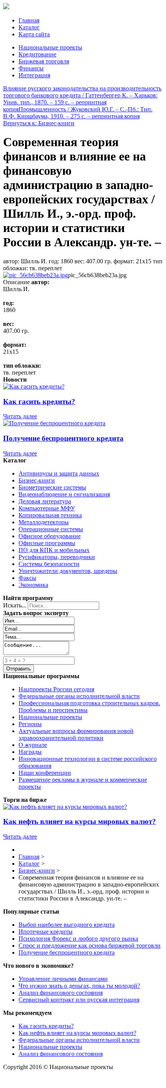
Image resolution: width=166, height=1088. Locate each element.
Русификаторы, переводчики (57, 557)
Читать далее (20, 416)
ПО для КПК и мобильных (54, 550)
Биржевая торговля (44, 61)
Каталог (29, 27)
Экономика (33, 585)
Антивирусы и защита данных (59, 473)
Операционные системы (51, 529)
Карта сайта (34, 34)
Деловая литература (45, 501)
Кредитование (37, 54)
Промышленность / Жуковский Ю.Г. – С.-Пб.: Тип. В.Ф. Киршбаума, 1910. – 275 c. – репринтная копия (77, 112)
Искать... (14, 605)
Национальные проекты (50, 47)
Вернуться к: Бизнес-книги (39, 123)
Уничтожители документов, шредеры (68, 571)
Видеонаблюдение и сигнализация (64, 494)
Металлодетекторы (44, 522)
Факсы (27, 578)
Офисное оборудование (50, 536)
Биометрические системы (52, 487)
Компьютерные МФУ (47, 508)
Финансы (31, 68)
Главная (29, 20)
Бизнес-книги (37, 480)
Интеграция (34, 75)
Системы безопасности (49, 564)
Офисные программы (47, 543)
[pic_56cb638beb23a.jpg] (35, 275)
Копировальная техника (50, 515)
